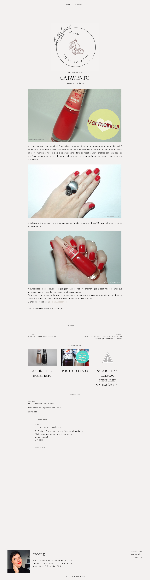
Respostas (42, 419)
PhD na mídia (137, 554)
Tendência (79, 83)
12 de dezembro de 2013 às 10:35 (48, 427)
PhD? (66, 576)
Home (67, 4)
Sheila (38, 425)
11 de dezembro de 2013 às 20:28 (41, 404)
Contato (139, 557)
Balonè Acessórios (58, 302)
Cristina (31, 401)
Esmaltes (70, 83)
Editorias (78, 4)
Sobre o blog (137, 552)
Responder (32, 412)
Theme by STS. (80, 576)
